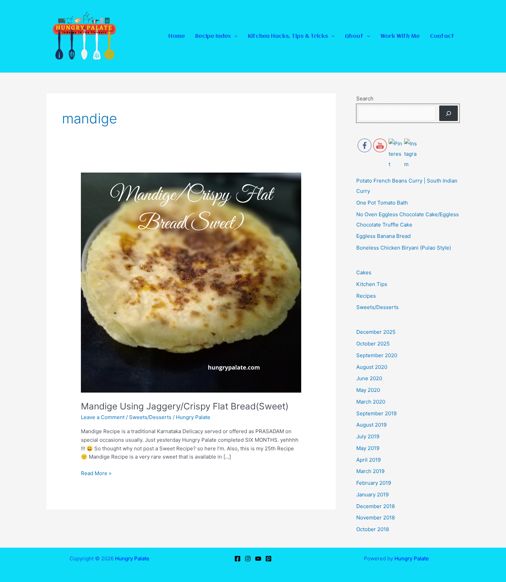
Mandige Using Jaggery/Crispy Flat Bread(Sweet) (184, 406)
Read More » (96, 472)
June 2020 (369, 378)
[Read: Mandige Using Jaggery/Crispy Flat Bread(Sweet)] (191, 282)
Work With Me (400, 36)
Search (364, 98)
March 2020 (370, 401)
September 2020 (376, 355)
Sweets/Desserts (150, 417)
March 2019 (370, 471)
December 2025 (376, 332)
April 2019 (368, 460)
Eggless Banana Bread (383, 236)
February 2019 (373, 483)
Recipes (366, 296)
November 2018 (375, 517)
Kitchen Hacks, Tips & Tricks (288, 36)
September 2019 (376, 413)
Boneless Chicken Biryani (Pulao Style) (403, 247)
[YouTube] (258, 559)
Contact (442, 36)
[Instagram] (248, 559)
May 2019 (367, 448)
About (354, 36)
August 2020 (371, 367)
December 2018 (375, 506)
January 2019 (372, 494)
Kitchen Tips (371, 284)
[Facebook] (237, 559)
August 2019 (371, 424)
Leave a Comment (103, 417)
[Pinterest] (268, 559)
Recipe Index (213, 36)
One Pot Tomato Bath (382, 202)
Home (176, 36)
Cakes (363, 272)
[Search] (448, 113)
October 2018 (372, 529)
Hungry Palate (132, 558)
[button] (234, 36)
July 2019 (367, 436)
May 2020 (368, 390)
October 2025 (373, 343)
